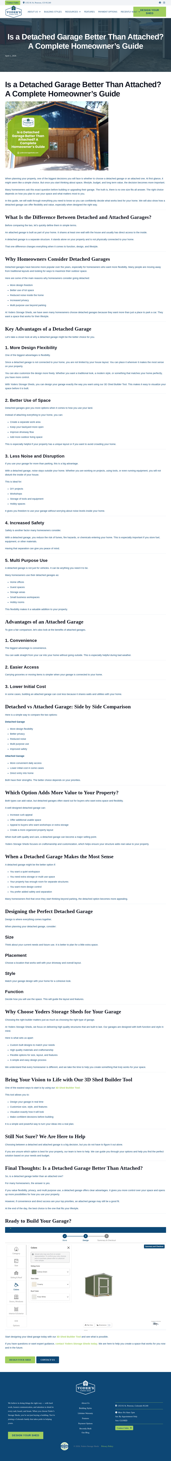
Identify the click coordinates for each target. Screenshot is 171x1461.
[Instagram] (164, 3)
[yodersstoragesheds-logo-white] (85, 1387)
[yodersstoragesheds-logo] (13, 11)
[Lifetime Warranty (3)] (64, 1446)
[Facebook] (160, 3)
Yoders (11, 1027)
